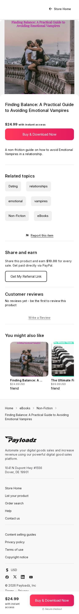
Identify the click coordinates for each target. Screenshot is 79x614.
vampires (41, 201)
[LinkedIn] (23, 577)
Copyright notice (16, 557)
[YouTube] (31, 577)
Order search (14, 503)
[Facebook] (7, 577)
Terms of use (14, 549)
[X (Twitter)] (15, 577)
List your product (16, 495)
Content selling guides (20, 534)
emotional (15, 201)
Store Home (62, 9)
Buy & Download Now (39, 134)
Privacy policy (15, 542)
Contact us (12, 518)
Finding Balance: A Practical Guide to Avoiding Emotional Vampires (37, 417)
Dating (13, 186)
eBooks (42, 216)
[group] (29, 366)
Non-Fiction (16, 216)
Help (8, 511)
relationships (38, 186)
